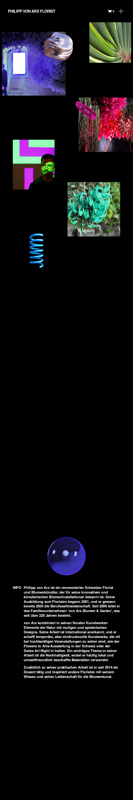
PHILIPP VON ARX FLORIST (31, 11)
